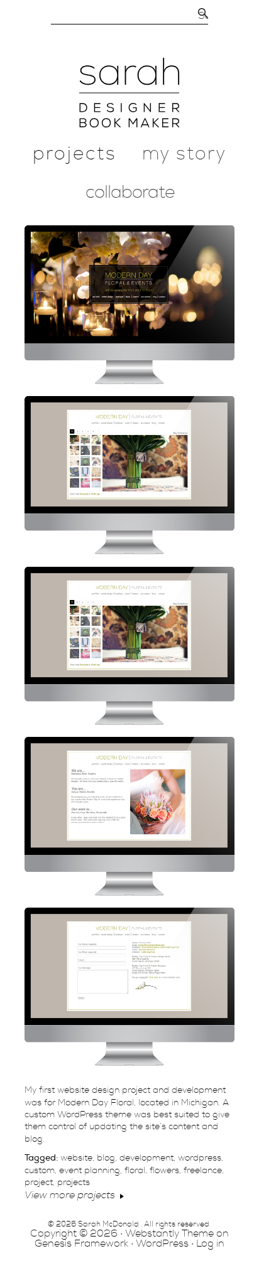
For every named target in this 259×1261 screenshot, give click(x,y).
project (39, 1182)
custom (40, 1170)
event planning (89, 1170)
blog (106, 1157)
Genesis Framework (81, 1243)
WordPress (162, 1243)
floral (134, 1170)
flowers (164, 1170)
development (146, 1157)
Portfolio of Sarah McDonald (129, 92)
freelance (203, 1170)
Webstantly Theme (169, 1233)
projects (73, 1182)
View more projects (70, 1195)
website (76, 1157)
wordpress (199, 1157)
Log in (210, 1243)
